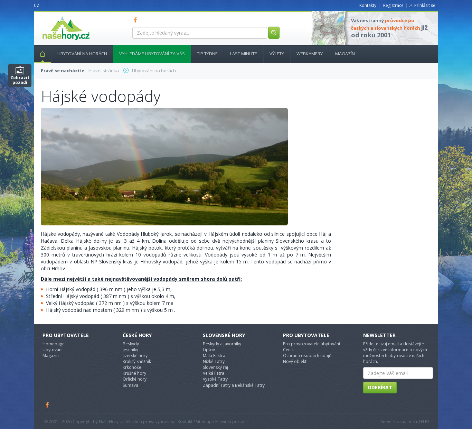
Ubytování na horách (82, 53)
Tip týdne (207, 53)
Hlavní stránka (42, 54)
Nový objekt (294, 361)
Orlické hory (135, 379)
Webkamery (309, 53)
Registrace (393, 5)
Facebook (47, 405)
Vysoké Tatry (215, 379)
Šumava (130, 385)
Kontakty (367, 5)
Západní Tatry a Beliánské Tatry (234, 385)
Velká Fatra (213, 373)
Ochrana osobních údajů (307, 355)
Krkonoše (132, 367)
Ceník (288, 350)
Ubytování (53, 350)
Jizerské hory (135, 355)
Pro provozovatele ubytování (311, 344)
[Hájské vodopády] (164, 166)
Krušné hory (134, 373)
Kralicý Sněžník (137, 361)
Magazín (345, 53)
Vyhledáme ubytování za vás (152, 53)
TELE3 (423, 422)
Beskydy (131, 344)
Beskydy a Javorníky (222, 344)
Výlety (277, 53)
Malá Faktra (214, 355)
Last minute (243, 53)
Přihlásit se (424, 5)
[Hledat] (274, 33)
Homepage (54, 344)
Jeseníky (130, 350)
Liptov (209, 350)
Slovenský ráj (215, 367)
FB (137, 19)
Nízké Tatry (214, 361)
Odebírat (380, 387)
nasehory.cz (53, 16)
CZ (36, 5)
